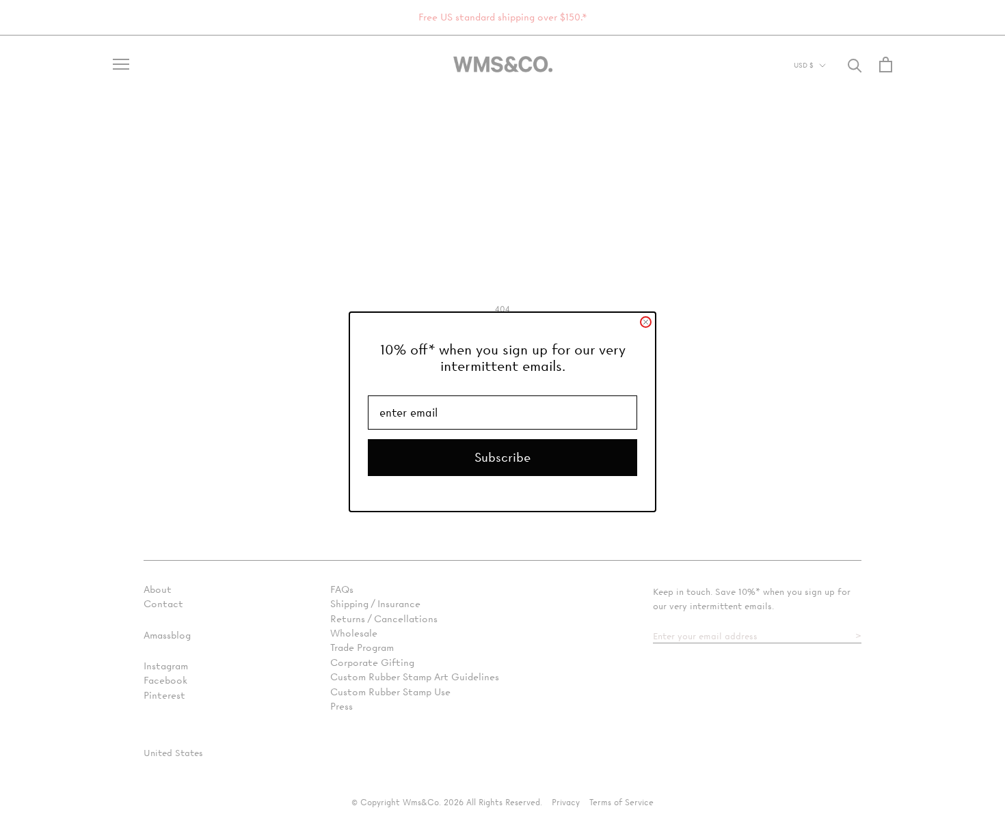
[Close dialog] (646, 322)
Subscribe (502, 457)
